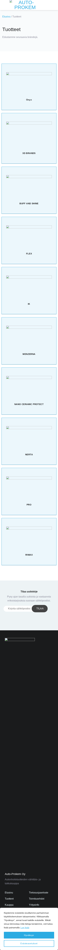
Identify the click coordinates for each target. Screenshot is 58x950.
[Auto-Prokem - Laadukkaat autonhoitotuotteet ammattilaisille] (25, 5)
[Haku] (44, 5)
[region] (29, 929)
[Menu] (4, 5)
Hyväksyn (29, 935)
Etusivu (6, 16)
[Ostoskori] (54, 5)
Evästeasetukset (28, 943)
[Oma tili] (48, 5)
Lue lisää (24, 927)
